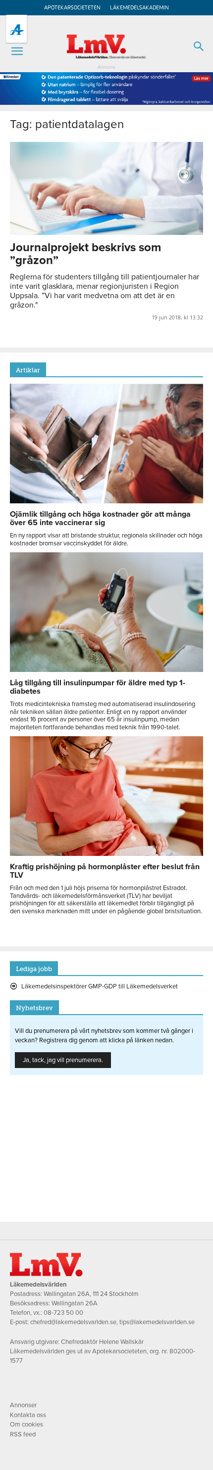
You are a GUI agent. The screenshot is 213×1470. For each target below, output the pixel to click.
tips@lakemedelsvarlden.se (157, 1322)
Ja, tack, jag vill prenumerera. (63, 1060)
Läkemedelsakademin (139, 7)
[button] (17, 51)
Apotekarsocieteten (72, 7)
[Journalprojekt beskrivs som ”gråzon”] (106, 188)
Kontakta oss (28, 1415)
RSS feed (23, 1434)
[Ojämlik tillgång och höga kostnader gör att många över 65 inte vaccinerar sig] (106, 501)
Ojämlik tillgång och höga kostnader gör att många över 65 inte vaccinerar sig (100, 518)
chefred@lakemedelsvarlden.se (73, 1322)
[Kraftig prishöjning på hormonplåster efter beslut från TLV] (106, 853)
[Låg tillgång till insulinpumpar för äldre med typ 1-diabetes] (106, 669)
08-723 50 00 (63, 1313)
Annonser (23, 1405)
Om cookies (26, 1424)
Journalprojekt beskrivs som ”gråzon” (85, 253)
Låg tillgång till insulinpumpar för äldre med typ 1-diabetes (97, 687)
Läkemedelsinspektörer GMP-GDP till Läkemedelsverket (99, 986)
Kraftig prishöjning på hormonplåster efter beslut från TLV (105, 871)
